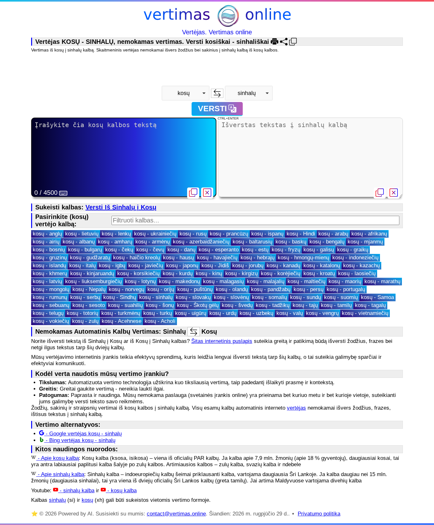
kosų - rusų (193, 234)
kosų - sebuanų (51, 305)
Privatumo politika (319, 514)
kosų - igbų (112, 265)
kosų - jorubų (247, 265)
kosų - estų (255, 250)
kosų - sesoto (88, 305)
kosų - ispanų (267, 234)
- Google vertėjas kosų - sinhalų (83, 434)
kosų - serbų (85, 297)
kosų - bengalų (326, 242)
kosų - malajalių (265, 281)
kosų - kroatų (319, 273)
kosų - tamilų (336, 305)
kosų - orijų (160, 289)
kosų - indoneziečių (355, 258)
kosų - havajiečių (217, 258)
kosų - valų (289, 313)
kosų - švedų (237, 305)
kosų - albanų (79, 242)
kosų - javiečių (145, 265)
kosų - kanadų (283, 265)
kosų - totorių (82, 313)
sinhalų (57, 500)
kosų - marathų (382, 281)
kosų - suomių (341, 297)
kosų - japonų (182, 265)
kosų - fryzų (286, 250)
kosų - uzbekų (256, 313)
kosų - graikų (352, 250)
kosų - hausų (178, 258)
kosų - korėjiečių (280, 273)
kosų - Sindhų (119, 297)
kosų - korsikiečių (138, 273)
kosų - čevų (150, 250)
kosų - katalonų (321, 265)
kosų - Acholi (160, 321)
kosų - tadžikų (272, 305)
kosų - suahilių (125, 305)
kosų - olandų (232, 289)
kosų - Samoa (377, 297)
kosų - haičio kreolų (136, 258)
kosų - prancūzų (229, 234)
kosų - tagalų (370, 305)
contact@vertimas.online (176, 514)
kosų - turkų (157, 313)
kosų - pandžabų (270, 289)
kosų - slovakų (193, 297)
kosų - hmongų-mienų (303, 258)
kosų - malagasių (223, 281)
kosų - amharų (115, 242)
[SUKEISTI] (217, 93)
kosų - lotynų (140, 281)
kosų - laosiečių (357, 273)
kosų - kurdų (178, 273)
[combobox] (185, 93)
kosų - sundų (305, 297)
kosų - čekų (119, 250)
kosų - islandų (49, 265)
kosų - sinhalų (156, 297)
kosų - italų (82, 265)
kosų (87, 500)
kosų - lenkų (116, 234)
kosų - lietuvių (81, 234)
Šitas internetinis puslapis (221, 341)
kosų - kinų (209, 273)
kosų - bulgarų (85, 250)
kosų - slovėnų (231, 297)
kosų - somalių (269, 297)
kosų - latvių (47, 281)
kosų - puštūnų (195, 289)
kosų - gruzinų (50, 258)
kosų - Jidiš (215, 265)
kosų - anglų (47, 234)
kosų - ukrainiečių (155, 234)
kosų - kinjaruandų (92, 273)
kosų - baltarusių (252, 242)
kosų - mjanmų (365, 242)
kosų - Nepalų (88, 289)
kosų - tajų (305, 305)
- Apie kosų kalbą (57, 458)
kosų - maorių (345, 281)
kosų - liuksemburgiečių (93, 281)
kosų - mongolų (51, 289)
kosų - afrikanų (369, 234)
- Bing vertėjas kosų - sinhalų (79, 440)
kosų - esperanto (219, 250)
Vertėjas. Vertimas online (217, 32)
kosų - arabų (333, 234)
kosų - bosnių (49, 250)
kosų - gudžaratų (90, 258)
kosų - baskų (290, 242)
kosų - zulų (85, 321)
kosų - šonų (160, 305)
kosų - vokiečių (51, 321)
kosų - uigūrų (190, 313)
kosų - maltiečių (306, 281)
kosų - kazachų (361, 265)
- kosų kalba (121, 491)
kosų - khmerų (50, 273)
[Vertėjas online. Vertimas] (217, 17)
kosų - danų (181, 250)
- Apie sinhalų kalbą (60, 474)
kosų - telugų (48, 313)
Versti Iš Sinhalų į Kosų (120, 207)
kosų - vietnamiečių (365, 313)
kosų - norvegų (126, 289)
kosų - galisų (318, 250)
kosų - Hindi (301, 234)
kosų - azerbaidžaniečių (201, 242)
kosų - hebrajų (258, 258)
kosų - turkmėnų (120, 313)
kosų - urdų (222, 313)
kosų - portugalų (346, 289)
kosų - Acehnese (121, 321)
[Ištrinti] (207, 193)
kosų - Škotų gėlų (198, 305)
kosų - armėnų (152, 242)
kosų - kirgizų (241, 273)
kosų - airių (46, 242)
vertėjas (296, 408)
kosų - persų (308, 289)
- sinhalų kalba (76, 491)
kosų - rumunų (50, 297)
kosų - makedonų (179, 281)
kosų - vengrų (322, 313)
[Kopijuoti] (193, 193)
